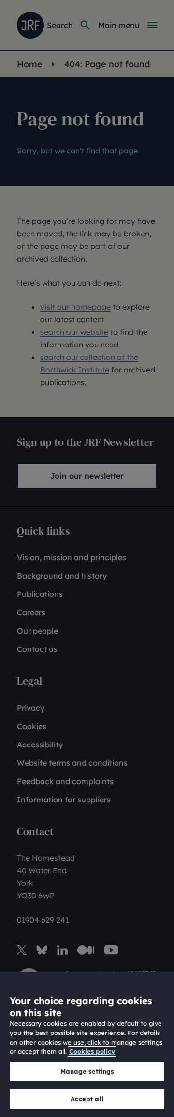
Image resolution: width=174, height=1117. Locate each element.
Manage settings (87, 1071)
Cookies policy (92, 1051)
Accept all (87, 1099)
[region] (87, 1044)
